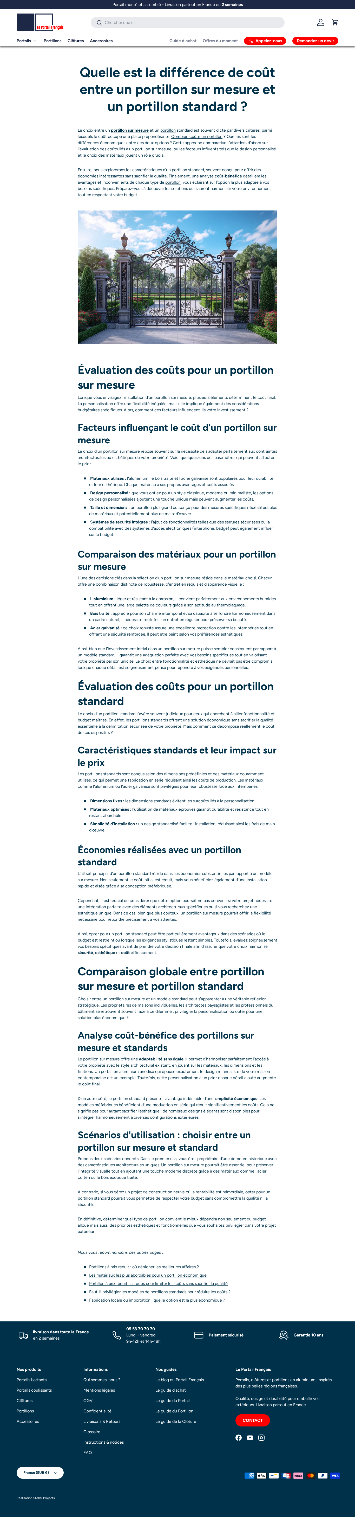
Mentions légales (99, 1390)
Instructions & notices (103, 1442)
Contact (253, 1420)
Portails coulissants (34, 1390)
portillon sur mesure (130, 130)
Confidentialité (97, 1411)
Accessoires (101, 40)
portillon (168, 130)
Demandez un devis (315, 40)
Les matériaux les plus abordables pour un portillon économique (148, 1275)
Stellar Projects (44, 1498)
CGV (88, 1400)
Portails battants (32, 1379)
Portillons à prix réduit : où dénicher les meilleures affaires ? (144, 1266)
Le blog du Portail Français (179, 1379)
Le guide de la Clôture (175, 1421)
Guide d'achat (182, 40)
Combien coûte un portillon (196, 136)
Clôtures (76, 40)
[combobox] (188, 22)
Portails (24, 40)
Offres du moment (220, 40)
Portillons (52, 40)
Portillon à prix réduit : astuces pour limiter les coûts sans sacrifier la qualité (158, 1283)
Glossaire (91, 1431)
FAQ (87, 1452)
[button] (335, 22)
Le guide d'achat (170, 1390)
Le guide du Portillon (174, 1411)
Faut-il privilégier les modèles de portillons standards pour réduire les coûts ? (160, 1291)
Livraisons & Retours (101, 1421)
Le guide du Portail (172, 1400)
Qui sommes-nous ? (101, 1379)
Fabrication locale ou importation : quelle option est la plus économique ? (157, 1300)
